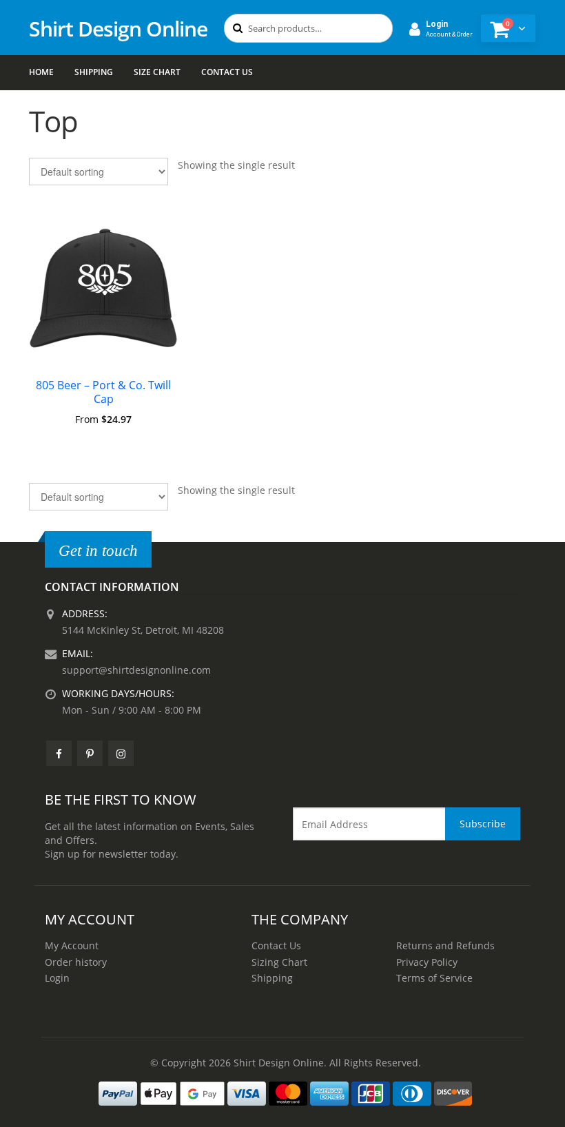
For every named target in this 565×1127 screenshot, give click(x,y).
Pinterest (90, 753)
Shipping (93, 72)
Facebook (59, 753)
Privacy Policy (427, 962)
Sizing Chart (279, 962)
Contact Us (227, 72)
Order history (76, 962)
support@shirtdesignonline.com (136, 669)
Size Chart (157, 72)
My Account (72, 945)
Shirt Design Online (118, 28)
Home (41, 72)
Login (57, 977)
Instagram (121, 753)
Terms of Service (434, 977)
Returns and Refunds (445, 945)
